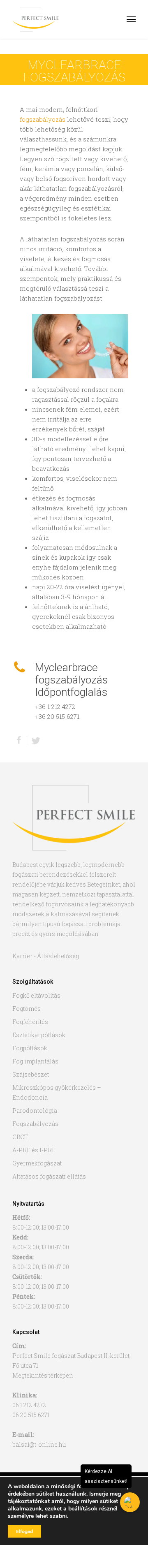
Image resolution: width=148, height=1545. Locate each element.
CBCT (20, 1137)
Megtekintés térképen (42, 1375)
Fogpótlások (29, 1048)
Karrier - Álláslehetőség (45, 956)
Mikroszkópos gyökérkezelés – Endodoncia (56, 1092)
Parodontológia (34, 1110)
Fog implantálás (35, 1061)
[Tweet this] (35, 741)
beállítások (82, 1509)
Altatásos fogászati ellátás (49, 1176)
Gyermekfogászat (37, 1163)
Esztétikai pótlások (38, 1035)
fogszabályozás (42, 119)
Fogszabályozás (35, 1124)
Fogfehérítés (30, 1022)
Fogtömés (26, 1008)
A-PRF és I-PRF (34, 1150)
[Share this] (19, 741)
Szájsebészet (30, 1074)
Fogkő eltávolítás (36, 995)
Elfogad (24, 1531)
